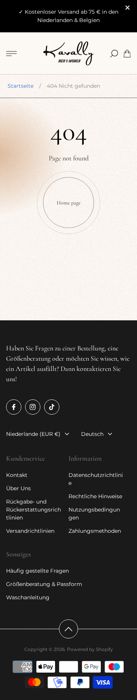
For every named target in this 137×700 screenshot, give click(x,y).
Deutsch (92, 434)
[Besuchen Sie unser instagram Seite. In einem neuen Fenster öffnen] (32, 407)
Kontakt (16, 475)
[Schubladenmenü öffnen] (11, 53)
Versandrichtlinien (30, 530)
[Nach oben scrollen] (68, 628)
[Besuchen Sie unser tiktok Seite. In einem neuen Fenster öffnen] (51, 407)
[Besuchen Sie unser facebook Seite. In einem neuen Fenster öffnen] (13, 407)
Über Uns (18, 488)
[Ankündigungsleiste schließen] (127, 7)
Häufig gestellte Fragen (37, 570)
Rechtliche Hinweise (95, 496)
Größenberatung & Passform (44, 584)
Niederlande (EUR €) (33, 434)
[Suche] (114, 53)
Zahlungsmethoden (94, 530)
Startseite (20, 85)
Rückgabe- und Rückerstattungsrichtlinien (33, 509)
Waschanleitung (27, 597)
